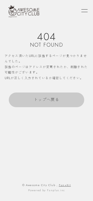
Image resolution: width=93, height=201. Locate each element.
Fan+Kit (65, 185)
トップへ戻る (46, 100)
